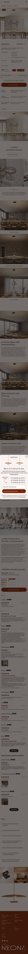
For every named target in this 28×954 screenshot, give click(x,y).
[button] (14, 491)
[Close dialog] (26, 456)
